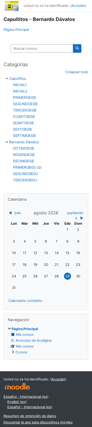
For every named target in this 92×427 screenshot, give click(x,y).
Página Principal (16, 30)
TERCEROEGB (25, 110)
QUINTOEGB (23, 123)
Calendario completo (25, 301)
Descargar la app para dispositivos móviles (38, 422)
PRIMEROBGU (24, 167)
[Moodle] (17, 386)
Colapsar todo (76, 72)
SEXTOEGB (22, 129)
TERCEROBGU (25, 180)
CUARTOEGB (24, 116)
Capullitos (17, 78)
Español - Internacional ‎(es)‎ (26, 397)
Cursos (21, 352)
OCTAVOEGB (23, 148)
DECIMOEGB (23, 161)
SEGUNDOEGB (25, 104)
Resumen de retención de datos (30, 416)
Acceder (78, 6)
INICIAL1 (20, 85)
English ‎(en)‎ (17, 402)
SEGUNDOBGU (25, 174)
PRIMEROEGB (24, 97)
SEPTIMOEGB (24, 135)
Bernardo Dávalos (24, 142)
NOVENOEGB (24, 154)
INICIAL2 (20, 91)
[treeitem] (46, 341)
